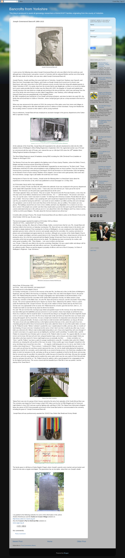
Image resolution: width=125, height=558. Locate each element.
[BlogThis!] (20, 526)
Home (49, 541)
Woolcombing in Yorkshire (103, 182)
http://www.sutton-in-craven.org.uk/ (24, 519)
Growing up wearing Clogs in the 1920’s (104, 167)
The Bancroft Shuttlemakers (102, 196)
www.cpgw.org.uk (18, 523)
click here (93, 250)
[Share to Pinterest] (25, 526)
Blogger (66, 553)
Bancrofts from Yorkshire (28, 9)
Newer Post (17, 541)
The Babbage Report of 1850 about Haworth (104, 122)
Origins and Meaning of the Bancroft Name (105, 93)
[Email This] (18, 526)
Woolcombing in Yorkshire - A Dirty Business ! (103, 64)
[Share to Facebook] (23, 526)
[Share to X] (21, 526)
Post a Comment (20, 533)
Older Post (81, 541)
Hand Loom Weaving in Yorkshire (104, 78)
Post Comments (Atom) (28, 545)
